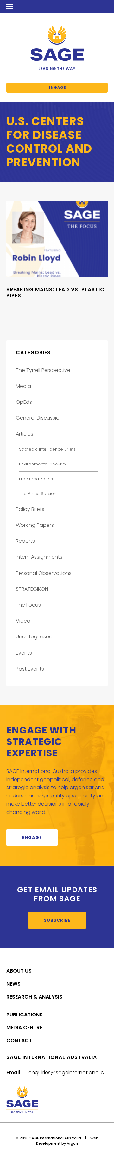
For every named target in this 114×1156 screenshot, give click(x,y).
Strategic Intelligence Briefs (47, 449)
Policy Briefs (30, 509)
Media (23, 386)
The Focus (28, 605)
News (13, 983)
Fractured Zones (36, 479)
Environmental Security (42, 464)
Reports (25, 541)
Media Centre (24, 1027)
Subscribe (57, 920)
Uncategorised (34, 636)
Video (23, 620)
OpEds (24, 402)
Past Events (30, 668)
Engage (57, 87)
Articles (24, 433)
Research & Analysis (34, 997)
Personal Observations (44, 573)
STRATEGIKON (32, 589)
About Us (19, 970)
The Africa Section (37, 494)
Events (24, 653)
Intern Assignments (39, 557)
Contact (19, 1040)
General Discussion (39, 418)
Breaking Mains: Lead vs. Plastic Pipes (55, 292)
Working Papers (35, 525)
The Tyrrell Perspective (43, 370)
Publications (24, 1014)
